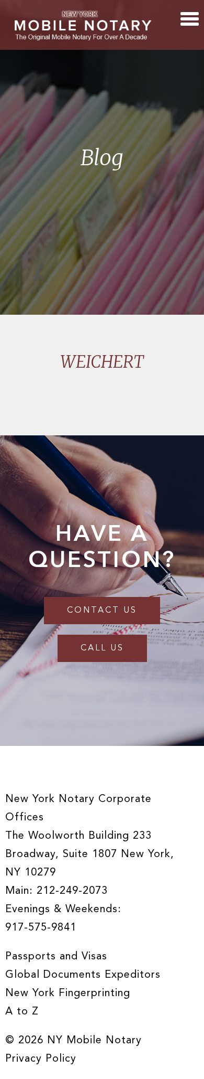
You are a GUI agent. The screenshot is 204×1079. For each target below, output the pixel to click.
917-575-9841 (40, 928)
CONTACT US (102, 610)
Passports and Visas (56, 957)
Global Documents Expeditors (83, 975)
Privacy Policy (40, 1059)
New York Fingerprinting (67, 993)
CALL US (102, 648)
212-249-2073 (72, 891)
